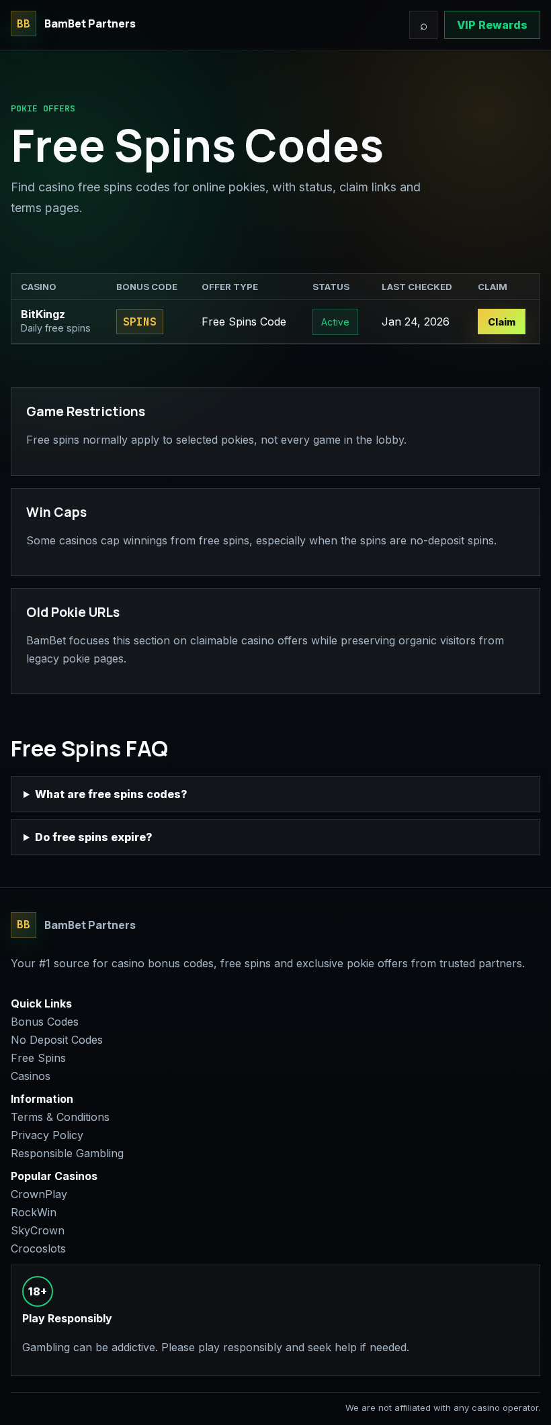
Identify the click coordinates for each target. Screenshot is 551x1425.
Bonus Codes (45, 1021)
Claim (501, 322)
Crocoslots (38, 1248)
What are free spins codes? (111, 794)
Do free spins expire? (94, 837)
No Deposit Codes (57, 1039)
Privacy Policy (47, 1135)
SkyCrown (38, 1230)
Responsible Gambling (67, 1153)
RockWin (33, 1212)
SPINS (140, 322)
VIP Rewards (492, 25)
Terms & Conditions (60, 1117)
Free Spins (38, 1058)
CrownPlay (39, 1194)
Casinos (30, 1076)
